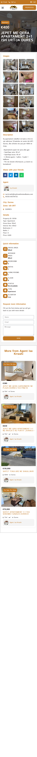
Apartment (5, 22)
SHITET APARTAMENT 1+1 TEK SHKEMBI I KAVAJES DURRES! (16, 513)
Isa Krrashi (13, 188)
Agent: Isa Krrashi (15, 396)
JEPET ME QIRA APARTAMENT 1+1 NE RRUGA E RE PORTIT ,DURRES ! (18, 429)
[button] (2, 7)
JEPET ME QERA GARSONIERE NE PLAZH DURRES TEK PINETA (18, 387)
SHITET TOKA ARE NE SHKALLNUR (18, 471)
